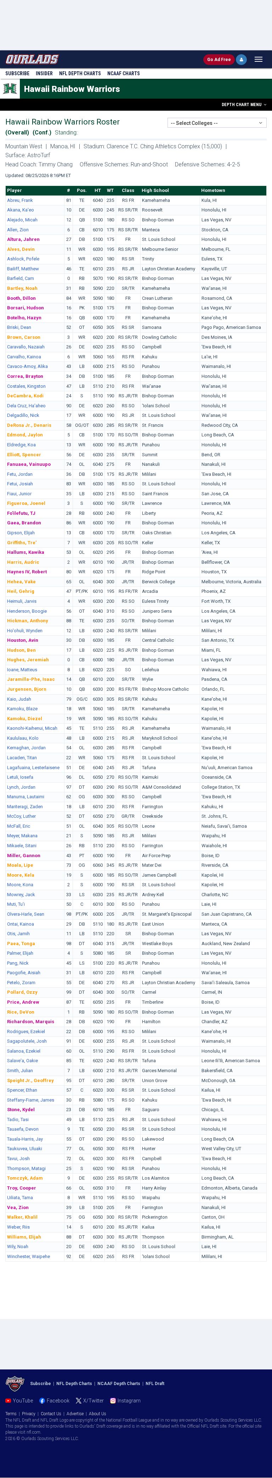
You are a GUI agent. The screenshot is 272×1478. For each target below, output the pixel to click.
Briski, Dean (19, 327)
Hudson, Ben (21, 650)
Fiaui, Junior (19, 493)
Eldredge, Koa (21, 444)
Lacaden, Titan (22, 757)
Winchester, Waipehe (28, 1256)
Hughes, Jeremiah (28, 659)
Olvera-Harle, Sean (25, 914)
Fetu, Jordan (20, 474)
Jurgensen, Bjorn (26, 689)
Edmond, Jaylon (25, 434)
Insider (44, 73)
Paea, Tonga (21, 943)
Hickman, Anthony (27, 620)
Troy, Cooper (21, 1188)
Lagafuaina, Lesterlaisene (33, 767)
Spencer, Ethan (22, 1090)
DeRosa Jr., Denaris (29, 425)
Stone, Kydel (21, 1109)
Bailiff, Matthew (23, 268)
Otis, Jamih (18, 933)
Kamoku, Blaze (22, 708)
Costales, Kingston (26, 386)
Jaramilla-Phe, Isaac (31, 679)
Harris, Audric (23, 562)
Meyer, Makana (22, 835)
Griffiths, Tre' (21, 542)
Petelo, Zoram (21, 982)
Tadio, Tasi (18, 1119)
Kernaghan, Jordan (26, 747)
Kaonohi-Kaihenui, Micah (32, 728)
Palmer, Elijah (20, 953)
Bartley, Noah (22, 288)
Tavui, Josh (18, 1158)
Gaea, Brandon (24, 522)
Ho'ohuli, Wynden (24, 630)
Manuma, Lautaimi (25, 796)
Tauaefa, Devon (23, 1129)
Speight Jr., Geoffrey (30, 1080)
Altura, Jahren (23, 239)
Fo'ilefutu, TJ (21, 513)
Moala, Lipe (20, 865)
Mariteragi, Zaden (25, 806)
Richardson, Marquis (30, 1021)
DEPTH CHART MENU (242, 104)
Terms (11, 1413)
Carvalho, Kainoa (24, 356)
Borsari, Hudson (25, 307)
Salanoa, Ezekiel (23, 1051)
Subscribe (17, 73)
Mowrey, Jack (21, 894)
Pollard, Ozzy (22, 992)
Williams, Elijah (24, 1237)
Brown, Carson (23, 337)
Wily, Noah (17, 1246)
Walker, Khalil (22, 1217)
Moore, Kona (20, 884)
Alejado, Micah (22, 219)
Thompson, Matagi (26, 1168)
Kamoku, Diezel (24, 718)
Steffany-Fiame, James (30, 1100)
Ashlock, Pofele (23, 258)
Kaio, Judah (19, 699)
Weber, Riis (18, 1227)
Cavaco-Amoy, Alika (27, 366)
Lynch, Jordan (21, 787)
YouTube (23, 1400)
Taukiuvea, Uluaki (24, 1148)
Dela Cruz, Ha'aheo (26, 405)
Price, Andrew (23, 1002)
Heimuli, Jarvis (21, 601)
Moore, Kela (20, 875)
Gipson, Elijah (21, 532)
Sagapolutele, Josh (27, 1041)
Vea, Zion (18, 1207)
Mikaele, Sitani (21, 845)
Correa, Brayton (25, 376)
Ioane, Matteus (22, 669)
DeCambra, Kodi (25, 395)
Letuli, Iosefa (20, 777)
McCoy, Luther (21, 816)
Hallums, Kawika (25, 552)
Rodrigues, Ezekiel (26, 1031)
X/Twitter (93, 1400)
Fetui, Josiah (20, 483)
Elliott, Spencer (24, 454)
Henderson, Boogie (27, 611)
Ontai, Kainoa (20, 924)
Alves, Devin (21, 249)
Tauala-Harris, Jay (25, 1139)
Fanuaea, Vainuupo (29, 464)
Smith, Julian (20, 1070)
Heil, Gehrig (20, 591)
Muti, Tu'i (16, 904)
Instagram (129, 1400)
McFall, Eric (18, 826)
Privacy (28, 1413)
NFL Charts (80, 73)
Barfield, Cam (20, 278)
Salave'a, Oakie (22, 1060)
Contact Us (51, 1413)
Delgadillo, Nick (23, 415)
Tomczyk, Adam (25, 1178)
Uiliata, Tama (20, 1197)
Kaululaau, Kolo (23, 738)
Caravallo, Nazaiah (26, 346)
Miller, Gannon (23, 855)
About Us (97, 1413)
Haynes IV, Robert (27, 571)
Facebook (58, 1400)
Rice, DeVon (20, 1012)
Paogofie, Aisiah (23, 972)
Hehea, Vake (21, 581)
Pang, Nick (18, 963)
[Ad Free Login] (241, 59)
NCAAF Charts (123, 73)
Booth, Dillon (21, 298)
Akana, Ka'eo (20, 210)
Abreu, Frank (20, 200)
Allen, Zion (18, 229)
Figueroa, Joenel (26, 503)
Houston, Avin (22, 640)
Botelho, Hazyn (24, 317)
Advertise (75, 1413)
